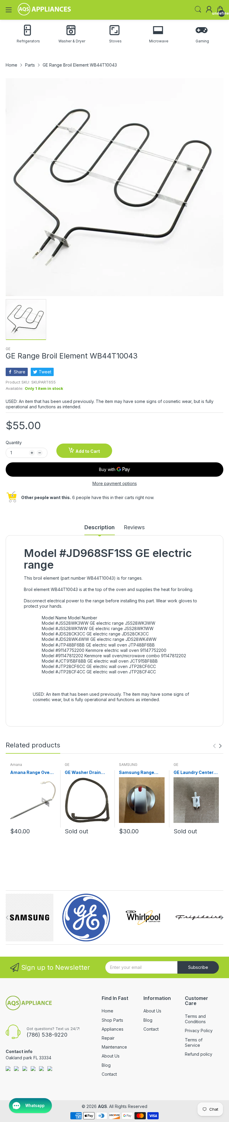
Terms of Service (193, 1042)
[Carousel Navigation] (217, 745)
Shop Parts (112, 1020)
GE (8, 349)
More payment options (114, 483)
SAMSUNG (128, 764)
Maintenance (114, 1046)
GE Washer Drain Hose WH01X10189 (85, 772)
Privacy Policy (199, 1030)
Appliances (112, 1029)
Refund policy (198, 1054)
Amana (16, 764)
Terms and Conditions (195, 1019)
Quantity (14, 442)
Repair (108, 1038)
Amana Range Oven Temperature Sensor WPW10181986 (32, 772)
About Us (111, 1055)
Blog (106, 1065)
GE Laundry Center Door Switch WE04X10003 (193, 772)
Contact (109, 1074)
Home (107, 1010)
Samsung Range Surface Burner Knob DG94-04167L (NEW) (141, 772)
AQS (102, 1106)
